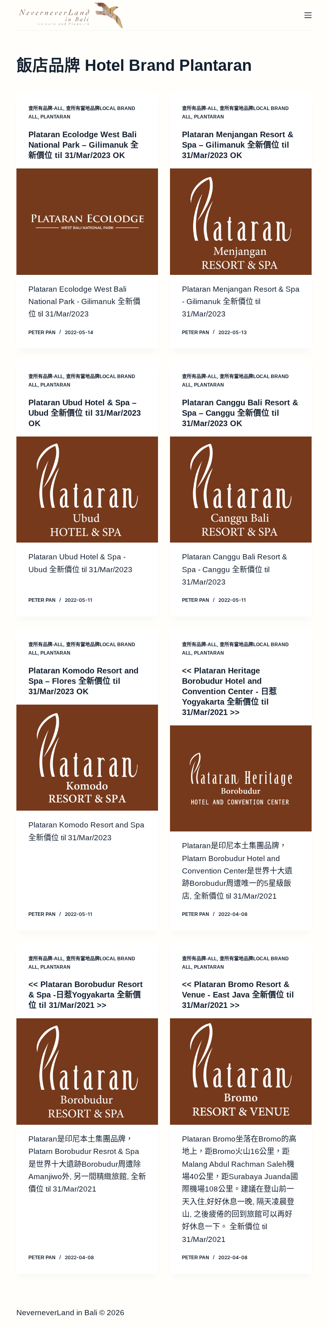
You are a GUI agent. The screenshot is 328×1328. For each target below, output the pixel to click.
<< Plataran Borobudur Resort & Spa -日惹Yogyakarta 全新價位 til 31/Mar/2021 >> (85, 995)
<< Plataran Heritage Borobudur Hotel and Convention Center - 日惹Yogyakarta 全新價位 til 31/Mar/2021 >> (229, 691)
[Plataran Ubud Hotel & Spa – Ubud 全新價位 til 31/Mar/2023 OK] (87, 490)
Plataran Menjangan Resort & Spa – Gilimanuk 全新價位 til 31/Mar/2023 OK (237, 145)
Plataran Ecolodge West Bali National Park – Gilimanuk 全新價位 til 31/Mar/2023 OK (83, 145)
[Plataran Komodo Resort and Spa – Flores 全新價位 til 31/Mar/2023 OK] (87, 758)
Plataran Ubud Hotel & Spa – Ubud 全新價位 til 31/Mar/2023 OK (84, 413)
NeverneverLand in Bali (56, 1312)
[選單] (308, 15)
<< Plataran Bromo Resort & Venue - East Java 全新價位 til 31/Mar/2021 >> (238, 995)
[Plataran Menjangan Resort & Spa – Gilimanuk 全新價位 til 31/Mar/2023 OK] (241, 221)
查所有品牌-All (45, 108)
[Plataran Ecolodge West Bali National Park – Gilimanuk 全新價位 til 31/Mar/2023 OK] (87, 221)
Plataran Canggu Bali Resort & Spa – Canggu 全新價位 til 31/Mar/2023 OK (240, 413)
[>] (241, 778)
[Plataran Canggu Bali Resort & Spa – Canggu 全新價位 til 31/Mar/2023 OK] (241, 490)
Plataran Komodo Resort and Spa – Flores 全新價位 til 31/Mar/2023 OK (83, 681)
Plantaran (55, 117)
